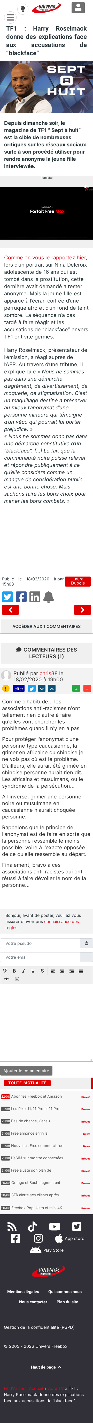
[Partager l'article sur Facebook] (22, 599)
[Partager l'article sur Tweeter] (9, 599)
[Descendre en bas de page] (42, 688)
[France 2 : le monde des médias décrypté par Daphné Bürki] (82, 610)
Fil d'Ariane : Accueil (23, 1388)
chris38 (49, 673)
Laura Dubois (78, 581)
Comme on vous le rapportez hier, (45, 258)
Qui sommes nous (65, 1291)
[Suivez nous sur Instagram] (39, 1238)
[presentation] (5, 971)
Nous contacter (33, 1301)
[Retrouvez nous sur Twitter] (78, 1226)
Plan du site (67, 1301)
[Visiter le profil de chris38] (6, 675)
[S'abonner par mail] (49, 599)
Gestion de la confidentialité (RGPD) (39, 1327)
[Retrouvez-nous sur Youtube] (56, 1226)
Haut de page (44, 1367)
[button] (5, 971)
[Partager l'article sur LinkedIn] (36, 599)
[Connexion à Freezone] (78, 7)
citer (18, 688)
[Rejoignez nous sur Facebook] (16, 1238)
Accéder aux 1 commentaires (46, 626)
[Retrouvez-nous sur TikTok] (33, 1226)
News (86, 1133)
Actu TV (56, 1388)
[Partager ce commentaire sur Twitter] (32, 688)
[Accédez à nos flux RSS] (13, 1226)
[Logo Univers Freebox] (46, 8)
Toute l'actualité (27, 1083)
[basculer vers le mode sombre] (22, 9)
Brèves (85, 1096)
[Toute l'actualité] (80, 1082)
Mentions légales (23, 1291)
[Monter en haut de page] (52, 688)
